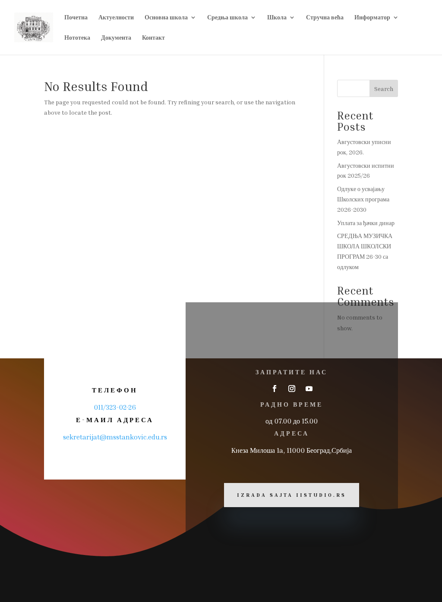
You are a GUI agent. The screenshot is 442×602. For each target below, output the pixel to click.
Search (383, 88)
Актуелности (116, 17)
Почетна (76, 17)
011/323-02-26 (115, 407)
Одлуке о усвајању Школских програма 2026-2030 (363, 199)
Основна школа (166, 17)
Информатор (372, 17)
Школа (277, 17)
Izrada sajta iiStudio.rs (291, 495)
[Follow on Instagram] (292, 388)
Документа (116, 37)
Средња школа (227, 17)
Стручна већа (325, 17)
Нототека (77, 37)
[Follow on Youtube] (309, 388)
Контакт (153, 37)
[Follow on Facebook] (274, 388)
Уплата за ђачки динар (366, 222)
